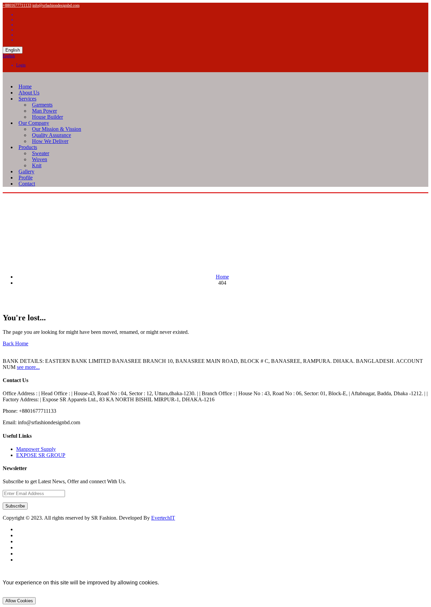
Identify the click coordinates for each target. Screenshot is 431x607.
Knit (36, 165)
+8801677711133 (17, 5)
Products (28, 147)
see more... (28, 367)
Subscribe (15, 506)
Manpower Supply (36, 449)
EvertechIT (163, 518)
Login (21, 65)
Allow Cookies (19, 600)
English (12, 50)
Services (27, 99)
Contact (27, 183)
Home (222, 277)
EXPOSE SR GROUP (40, 455)
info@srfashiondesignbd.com (55, 5)
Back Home (15, 343)
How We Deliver (50, 141)
